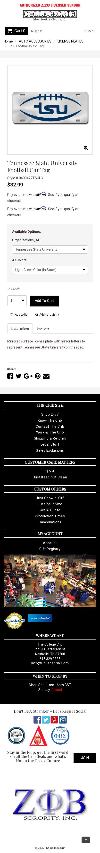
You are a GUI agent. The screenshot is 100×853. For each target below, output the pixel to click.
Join (85, 758)
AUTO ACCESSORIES (35, 41)
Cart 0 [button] (18, 30)
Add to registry (48, 314)
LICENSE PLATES (70, 41)
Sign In (37, 31)
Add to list (20, 314)
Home (8, 41)
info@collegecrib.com (50, 663)
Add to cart (44, 301)
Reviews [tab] (43, 328)
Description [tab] (20, 328)
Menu (91, 31)
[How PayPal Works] (40, 618)
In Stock (13, 289)
